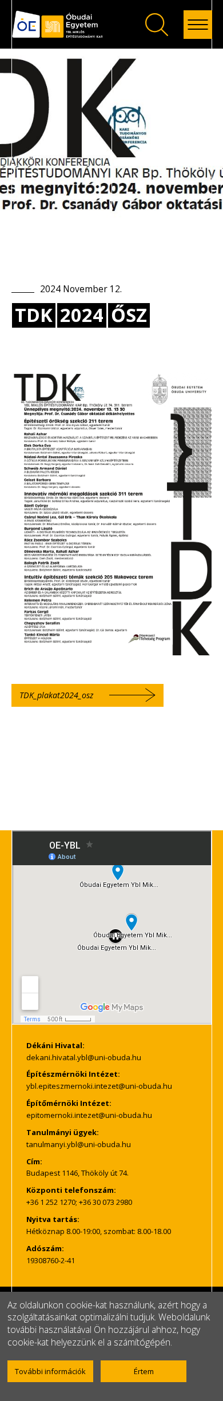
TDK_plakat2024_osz (56, 695)
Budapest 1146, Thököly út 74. (77, 1173)
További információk (50, 1371)
